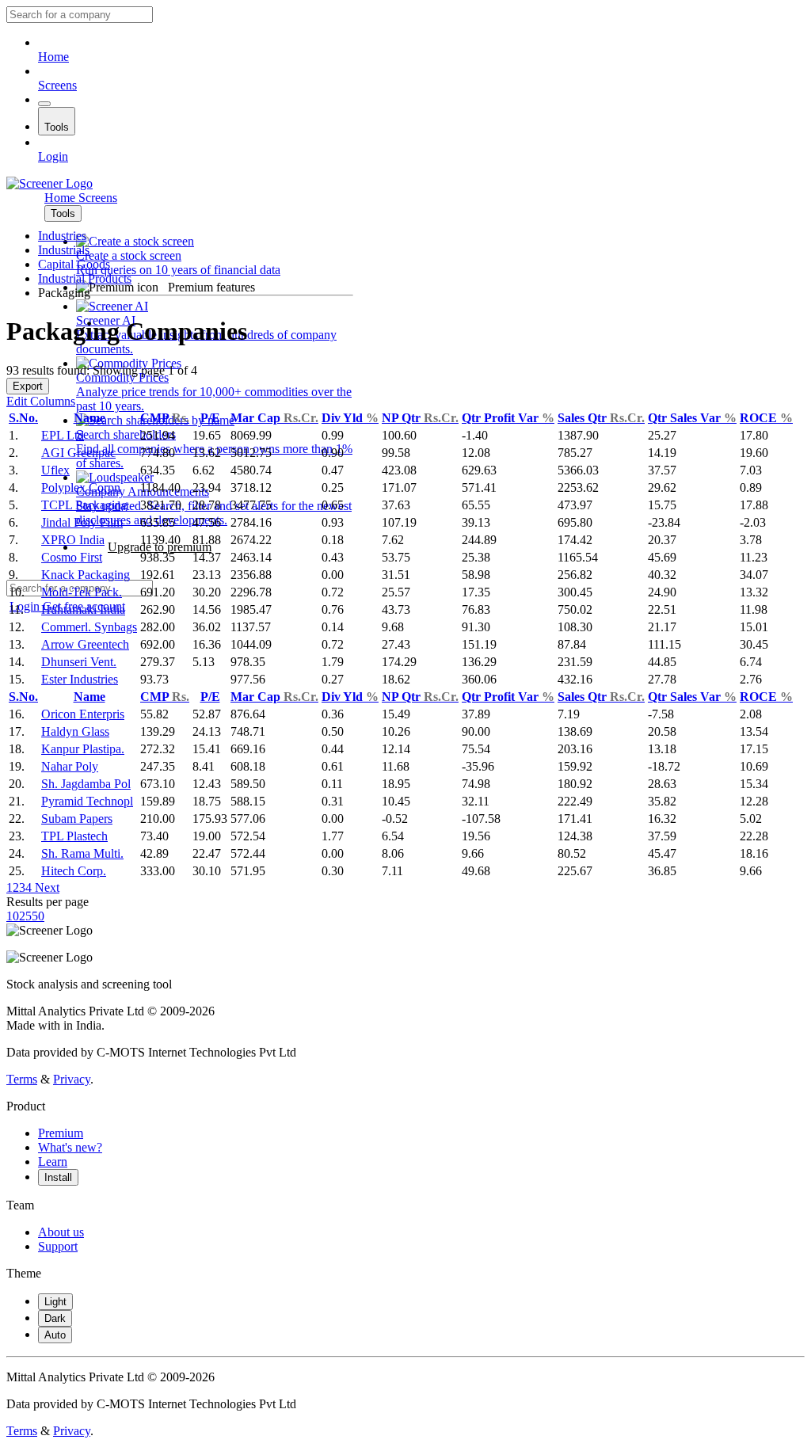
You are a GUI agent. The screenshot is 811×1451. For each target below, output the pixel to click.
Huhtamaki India (83, 609)
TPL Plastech (74, 836)
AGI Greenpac (78, 452)
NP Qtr (420, 418)
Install (58, 1177)
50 (38, 916)
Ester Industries (79, 679)
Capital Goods (74, 264)
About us (61, 1232)
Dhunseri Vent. (78, 661)
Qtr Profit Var (508, 418)
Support (58, 1246)
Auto (55, 1335)
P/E (210, 418)
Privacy (71, 1079)
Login (53, 156)
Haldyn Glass (75, 731)
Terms (21, 1079)
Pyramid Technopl (87, 801)
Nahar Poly (69, 766)
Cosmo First (71, 557)
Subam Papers (76, 818)
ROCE (766, 418)
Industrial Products (84, 278)
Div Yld (350, 418)
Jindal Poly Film (82, 522)
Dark (55, 1318)
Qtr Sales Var (692, 418)
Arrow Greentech (85, 644)
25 (25, 916)
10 (12, 916)
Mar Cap (274, 418)
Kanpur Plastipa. (82, 749)
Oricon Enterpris (82, 714)
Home (53, 56)
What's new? (70, 1147)
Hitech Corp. (73, 871)
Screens (57, 85)
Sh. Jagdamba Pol (86, 783)
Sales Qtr (601, 418)
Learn (52, 1161)
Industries (62, 235)
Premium (60, 1133)
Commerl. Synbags (89, 627)
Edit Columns (40, 401)
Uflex (55, 470)
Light (55, 1302)
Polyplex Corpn (80, 487)
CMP (164, 418)
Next (45, 887)
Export (28, 386)
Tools (56, 127)
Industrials (63, 250)
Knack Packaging (85, 574)
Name (89, 418)
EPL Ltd (62, 435)
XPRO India (73, 540)
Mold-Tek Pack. (81, 592)
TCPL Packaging (84, 505)
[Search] (44, 103)
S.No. (23, 418)
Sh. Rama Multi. (82, 853)
